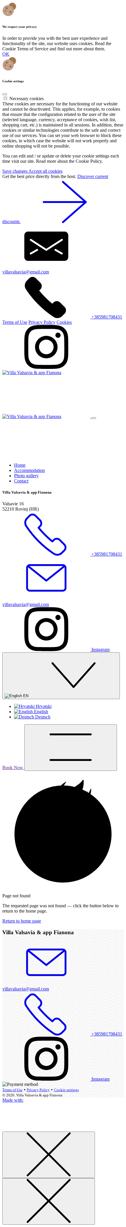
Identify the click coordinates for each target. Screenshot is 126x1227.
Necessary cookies (26, 98)
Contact (21, 480)
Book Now (13, 767)
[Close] (4, 94)
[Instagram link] (46, 367)
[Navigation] (70, 747)
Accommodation (29, 470)
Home (19, 465)
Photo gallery (26, 475)
